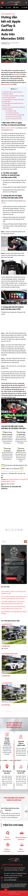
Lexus (5, 7)
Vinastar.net (17, 894)
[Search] (26, 2)
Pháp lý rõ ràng (11, 111)
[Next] (26, 811)
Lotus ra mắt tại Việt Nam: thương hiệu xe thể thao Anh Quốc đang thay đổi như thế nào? (13, 597)
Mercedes (21, 7)
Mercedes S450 (17, 74)
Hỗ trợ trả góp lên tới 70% (14, 118)
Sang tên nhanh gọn (12, 113)
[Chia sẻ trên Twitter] (12, 530)
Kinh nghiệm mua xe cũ (8, 14)
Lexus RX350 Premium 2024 (10, 624)
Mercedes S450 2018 (10, 128)
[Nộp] (25, 541)
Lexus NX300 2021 (7, 682)
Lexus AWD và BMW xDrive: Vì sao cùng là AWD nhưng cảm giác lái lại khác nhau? (12, 602)
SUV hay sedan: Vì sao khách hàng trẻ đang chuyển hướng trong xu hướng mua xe (13, 607)
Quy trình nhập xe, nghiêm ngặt (15, 115)
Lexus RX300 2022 (7, 653)
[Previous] (1, 811)
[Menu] (2, 2)
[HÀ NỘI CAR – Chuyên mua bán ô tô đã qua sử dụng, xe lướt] (14, 3)
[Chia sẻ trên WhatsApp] (6, 530)
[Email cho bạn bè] (15, 530)
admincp (17, 42)
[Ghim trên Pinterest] (18, 530)
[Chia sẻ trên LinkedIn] (21, 530)
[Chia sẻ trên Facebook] (9, 530)
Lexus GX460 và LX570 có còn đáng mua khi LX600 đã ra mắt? (13, 592)
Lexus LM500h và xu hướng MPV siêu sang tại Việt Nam (14, 612)
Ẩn (16, 89)
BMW (12, 7)
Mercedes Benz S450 (7, 84)
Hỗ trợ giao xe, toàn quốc (14, 116)
